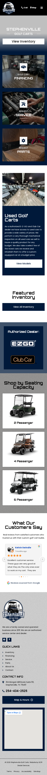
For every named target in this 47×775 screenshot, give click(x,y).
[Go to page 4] (27, 576)
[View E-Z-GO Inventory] (23, 343)
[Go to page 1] (21, 576)
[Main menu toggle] (41, 8)
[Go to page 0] (19, 576)
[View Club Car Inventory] (23, 360)
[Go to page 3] (25, 576)
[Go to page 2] (23, 576)
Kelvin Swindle (23, 547)
